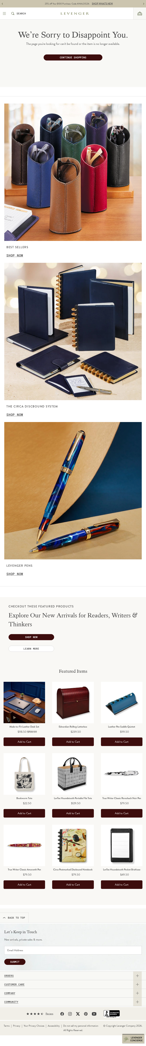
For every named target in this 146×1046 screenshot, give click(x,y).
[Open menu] (4, 13)
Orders (9, 975)
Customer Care (14, 984)
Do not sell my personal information (80, 1026)
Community (11, 1001)
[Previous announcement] (2, 4)
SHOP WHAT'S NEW (96, 3)
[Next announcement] (143, 4)
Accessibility (54, 1026)
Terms (7, 1026)
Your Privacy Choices (34, 1026)
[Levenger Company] (81, 13)
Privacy (16, 1026)
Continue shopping (73, 57)
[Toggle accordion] (137, 975)
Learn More (31, 648)
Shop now (31, 637)
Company (9, 993)
